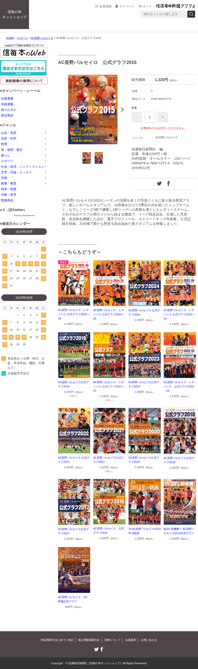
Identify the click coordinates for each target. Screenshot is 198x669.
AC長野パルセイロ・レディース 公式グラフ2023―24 (179, 314)
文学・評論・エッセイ (16, 172)
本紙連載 (7, 104)
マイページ (126, 6)
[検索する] (191, 14)
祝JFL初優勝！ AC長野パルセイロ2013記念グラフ (179, 531)
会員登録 (105, 6)
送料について (112, 639)
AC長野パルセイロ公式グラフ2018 (179, 460)
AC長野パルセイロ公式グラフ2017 (73, 531)
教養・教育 (8, 183)
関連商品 (7, 200)
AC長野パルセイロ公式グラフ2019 (73, 384)
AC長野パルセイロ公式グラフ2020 (143, 459)
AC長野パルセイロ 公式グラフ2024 (144, 312)
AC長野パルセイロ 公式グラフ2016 (108, 530)
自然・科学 (8, 138)
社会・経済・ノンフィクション (22, 166)
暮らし (5, 155)
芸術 (4, 177)
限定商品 (7, 115)
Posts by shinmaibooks (24, 215)
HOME (10, 38)
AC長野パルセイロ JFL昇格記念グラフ (73, 599)
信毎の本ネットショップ (14, 14)
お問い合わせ (149, 639)
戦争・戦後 (8, 189)
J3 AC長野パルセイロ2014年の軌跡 (144, 531)
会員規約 (130, 639)
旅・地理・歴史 (12, 149)
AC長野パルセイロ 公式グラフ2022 (74, 459)
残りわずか (8, 109)
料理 (4, 144)
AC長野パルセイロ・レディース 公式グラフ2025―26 (73, 314)
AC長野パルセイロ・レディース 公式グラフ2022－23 (179, 386)
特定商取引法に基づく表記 (57, 639)
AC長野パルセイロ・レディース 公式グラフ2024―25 (109, 314)
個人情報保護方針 (89, 639)
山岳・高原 (8, 132)
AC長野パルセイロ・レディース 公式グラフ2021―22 (109, 386)
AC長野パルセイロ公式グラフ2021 (108, 459)
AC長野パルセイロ (42, 38)
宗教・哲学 (8, 194)
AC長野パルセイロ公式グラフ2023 (143, 384)
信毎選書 (7, 98)
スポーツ (22, 38)
